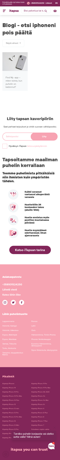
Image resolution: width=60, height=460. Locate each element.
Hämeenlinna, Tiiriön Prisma (43, 335)
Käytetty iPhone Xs (38, 396)
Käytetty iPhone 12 (9, 421)
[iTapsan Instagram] (5, 302)
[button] (6, 454)
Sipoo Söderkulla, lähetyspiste (44, 350)
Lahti (33, 326)
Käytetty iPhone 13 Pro (10, 413)
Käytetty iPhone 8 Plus (39, 413)
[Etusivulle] (14, 10)
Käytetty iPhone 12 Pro (10, 429)
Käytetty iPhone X (37, 408)
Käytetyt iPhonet (8, 383)
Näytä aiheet (12, 43)
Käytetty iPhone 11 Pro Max (40, 388)
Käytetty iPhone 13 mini (10, 408)
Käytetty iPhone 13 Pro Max (12, 417)
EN (56, 3)
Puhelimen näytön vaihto (40, 429)
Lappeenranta (8, 321)
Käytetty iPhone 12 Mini (10, 425)
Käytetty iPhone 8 (37, 417)
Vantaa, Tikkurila (9, 344)
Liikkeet (49, 3)
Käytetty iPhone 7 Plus (39, 421)
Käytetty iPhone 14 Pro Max (12, 396)
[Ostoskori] (55, 11)
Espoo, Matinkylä (9, 335)
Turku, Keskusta (9, 348)
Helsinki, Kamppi (9, 326)
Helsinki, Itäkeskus (10, 330)
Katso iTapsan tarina (30, 250)
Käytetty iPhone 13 (9, 404)
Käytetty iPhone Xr (38, 404)
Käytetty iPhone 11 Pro (39, 383)
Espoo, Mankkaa (9, 339)
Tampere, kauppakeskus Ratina (12, 354)
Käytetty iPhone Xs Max (39, 400)
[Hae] (45, 10)
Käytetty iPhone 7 (37, 425)
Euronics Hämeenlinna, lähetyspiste (41, 345)
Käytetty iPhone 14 (9, 388)
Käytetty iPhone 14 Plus (10, 400)
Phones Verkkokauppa (41, 339)
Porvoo (34, 321)
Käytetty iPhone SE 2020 (40, 392)
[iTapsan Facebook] (21, 302)
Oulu (33, 330)
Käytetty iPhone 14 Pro (10, 392)
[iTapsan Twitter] (13, 302)
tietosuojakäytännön (37, 146)
